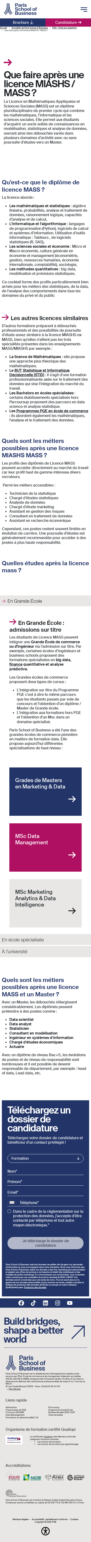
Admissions (11, 1407)
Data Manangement (15, 1415)
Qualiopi (48, 1436)
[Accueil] (20, 9)
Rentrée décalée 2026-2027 (61, 1412)
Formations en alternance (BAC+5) (22, 1417)
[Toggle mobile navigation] (83, 10)
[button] (45, 1531)
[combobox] (13, 1202)
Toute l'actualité (55, 1415)
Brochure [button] (21, 22)
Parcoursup (53, 1407)
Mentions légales (21, 1519)
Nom (11, 1171)
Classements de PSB (16, 1410)
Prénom (14, 1181)
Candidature (66, 22)
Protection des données (35, 1287)
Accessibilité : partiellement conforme (49, 1519)
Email (12, 1192)
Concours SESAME (15, 1412)
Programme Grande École (60, 1410)
